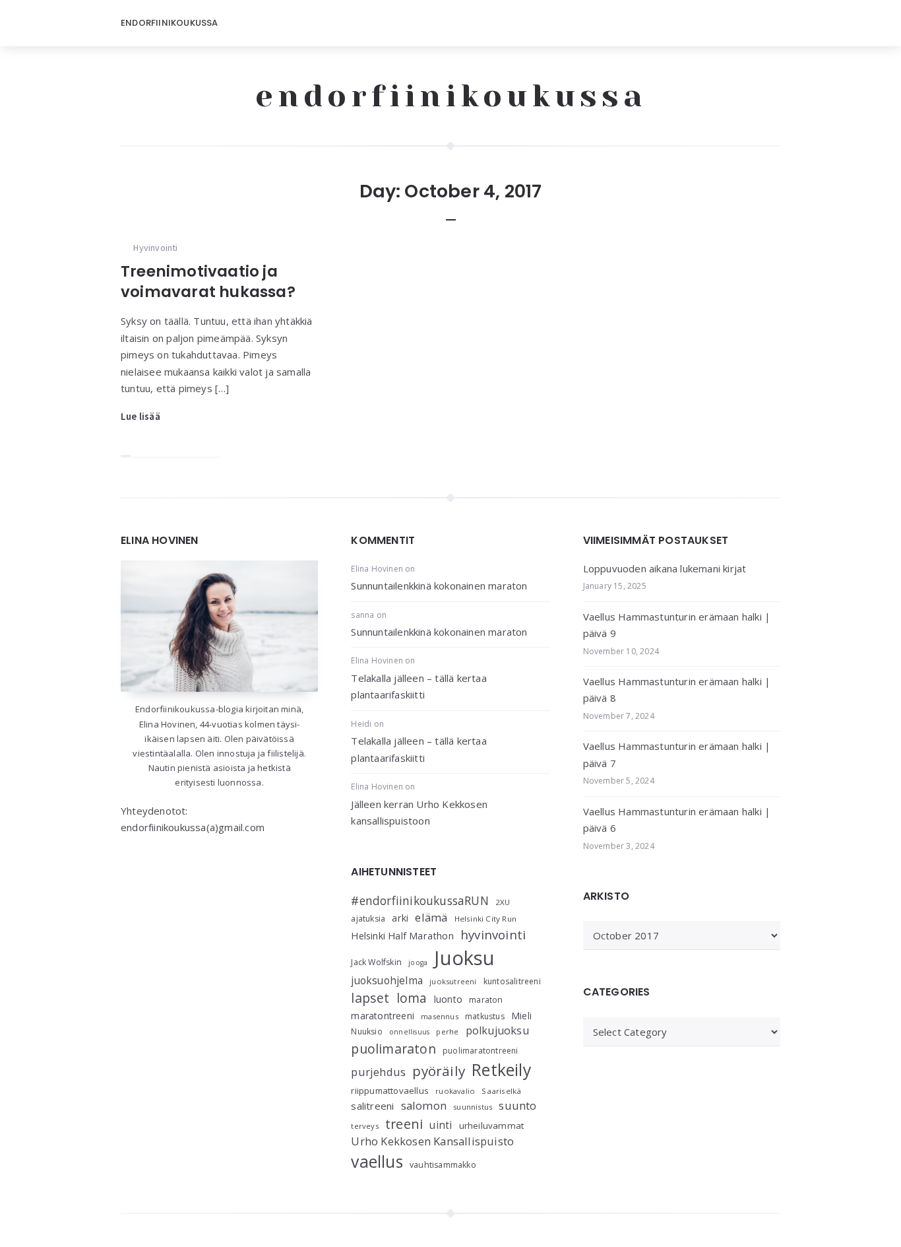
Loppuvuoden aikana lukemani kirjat (665, 568)
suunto (517, 1105)
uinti (440, 1125)
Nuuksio (366, 1031)
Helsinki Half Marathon (402, 935)
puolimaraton (393, 1049)
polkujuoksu (497, 1030)
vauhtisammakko (443, 1164)
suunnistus (472, 1107)
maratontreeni (382, 1015)
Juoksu (464, 958)
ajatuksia (368, 918)
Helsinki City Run (485, 919)
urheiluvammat (491, 1125)
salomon (424, 1105)
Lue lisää (140, 416)
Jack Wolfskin (376, 962)
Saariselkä (501, 1091)
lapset (370, 998)
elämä (431, 917)
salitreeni (372, 1105)
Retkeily (501, 1070)
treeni (404, 1124)
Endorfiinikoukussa (169, 23)
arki (400, 917)
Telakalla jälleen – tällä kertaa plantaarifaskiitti (418, 686)
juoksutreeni (452, 981)
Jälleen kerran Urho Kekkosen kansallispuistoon (419, 812)
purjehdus (378, 1071)
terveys (364, 1126)
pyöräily (438, 1071)
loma (411, 998)
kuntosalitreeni (512, 981)
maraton (486, 999)
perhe (447, 1031)
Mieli (521, 1015)
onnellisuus (409, 1031)
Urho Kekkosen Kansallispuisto (432, 1141)
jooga (417, 962)
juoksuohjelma (387, 981)
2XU (503, 902)
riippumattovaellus (390, 1090)
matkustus (485, 1016)
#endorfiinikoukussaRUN (419, 900)
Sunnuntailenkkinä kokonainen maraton (439, 585)
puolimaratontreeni (480, 1050)
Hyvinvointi (155, 247)
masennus (439, 1016)
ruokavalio (455, 1091)
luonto (448, 999)
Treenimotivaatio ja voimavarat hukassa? (208, 281)
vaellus (376, 1161)
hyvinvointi (493, 934)
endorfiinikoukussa (450, 96)
